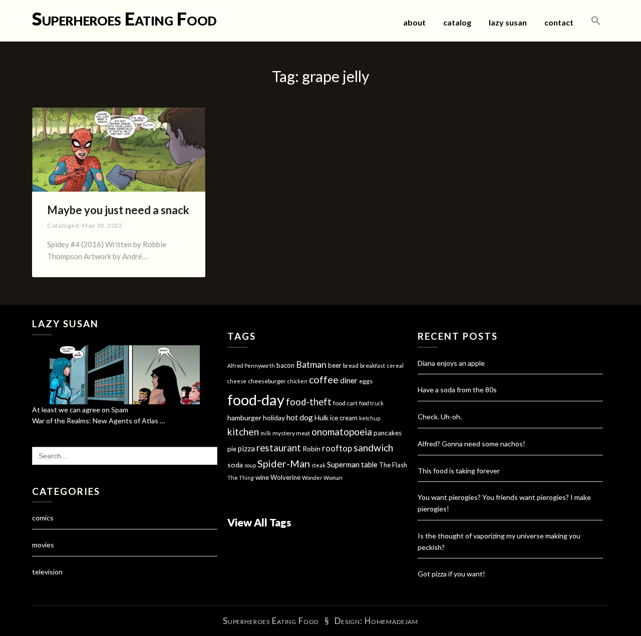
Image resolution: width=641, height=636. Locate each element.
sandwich (373, 447)
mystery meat (291, 433)
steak (318, 465)
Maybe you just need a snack (118, 210)
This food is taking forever (459, 470)
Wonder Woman (322, 477)
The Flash (393, 465)
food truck (371, 403)
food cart (345, 403)
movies (43, 544)
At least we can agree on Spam (80, 409)
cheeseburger (267, 381)
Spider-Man (283, 463)
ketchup (369, 418)
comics (43, 517)
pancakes (388, 433)
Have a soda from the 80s (457, 389)
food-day (255, 399)
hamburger (244, 417)
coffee (324, 379)
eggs (366, 381)
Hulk (321, 417)
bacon (285, 365)
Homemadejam (391, 620)
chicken (297, 381)
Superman (343, 464)
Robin (311, 448)
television (47, 571)
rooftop (337, 448)
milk (265, 433)
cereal (395, 365)
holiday (274, 417)
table (369, 464)
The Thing (240, 477)
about (414, 22)
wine (262, 477)
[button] (596, 21)
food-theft (309, 401)
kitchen (243, 431)
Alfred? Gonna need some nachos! (471, 443)
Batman (311, 364)
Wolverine (285, 477)
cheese (236, 381)
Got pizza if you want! (451, 573)
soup (250, 465)
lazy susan (508, 22)
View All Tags (259, 522)
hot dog (299, 417)
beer (335, 365)
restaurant (278, 447)
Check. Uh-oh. (440, 416)
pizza (246, 448)
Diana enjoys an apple (451, 363)
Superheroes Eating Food (124, 19)
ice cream (344, 418)
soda (235, 464)
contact (558, 22)
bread (351, 365)
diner (349, 380)
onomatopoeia (341, 431)
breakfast (372, 365)
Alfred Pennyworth (251, 365)
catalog (457, 22)
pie (231, 449)
